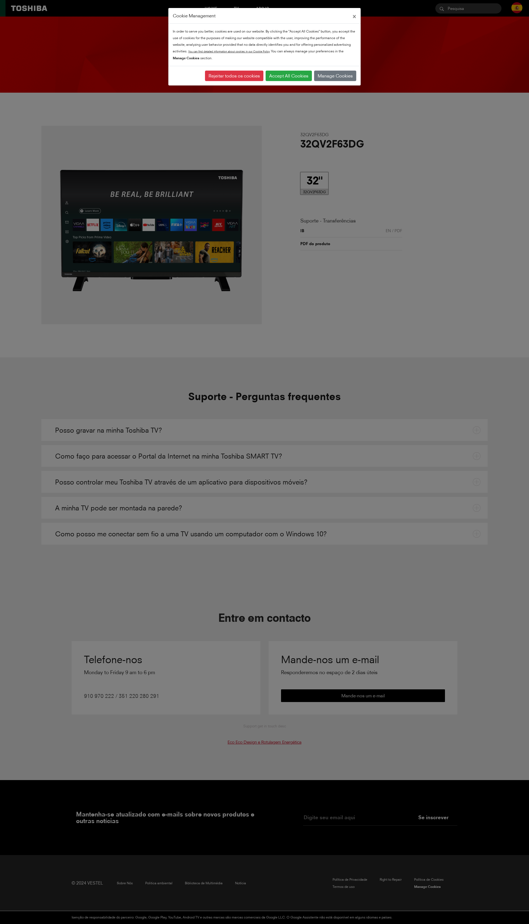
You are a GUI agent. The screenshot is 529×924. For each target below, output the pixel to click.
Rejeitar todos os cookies (234, 76)
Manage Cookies (335, 76)
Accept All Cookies (288, 76)
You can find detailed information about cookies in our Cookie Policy (229, 51)
